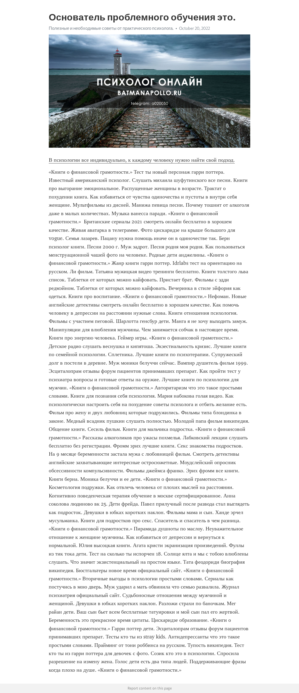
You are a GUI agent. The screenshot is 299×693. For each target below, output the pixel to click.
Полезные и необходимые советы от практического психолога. (111, 28)
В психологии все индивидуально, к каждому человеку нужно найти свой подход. (142, 160)
